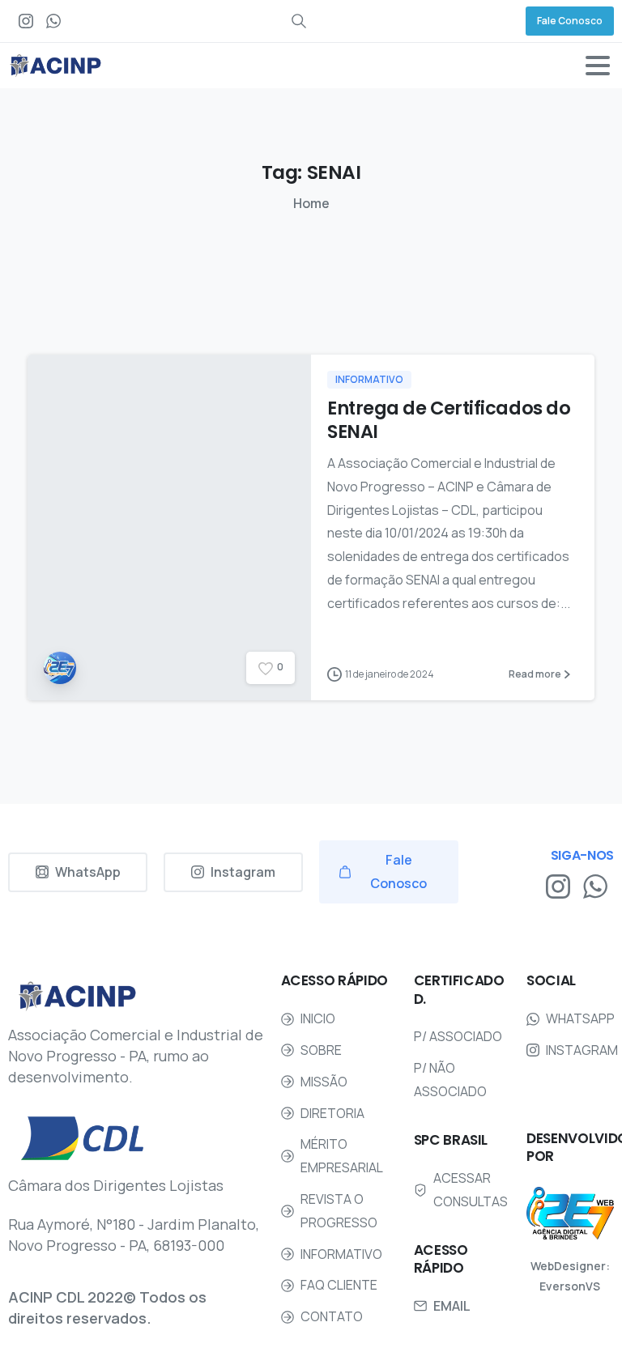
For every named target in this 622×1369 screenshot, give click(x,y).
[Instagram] (26, 21)
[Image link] (570, 1213)
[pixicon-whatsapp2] (595, 885)
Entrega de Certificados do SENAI (448, 419)
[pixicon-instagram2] (558, 885)
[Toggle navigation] (598, 65)
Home (311, 203)
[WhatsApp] (53, 21)
